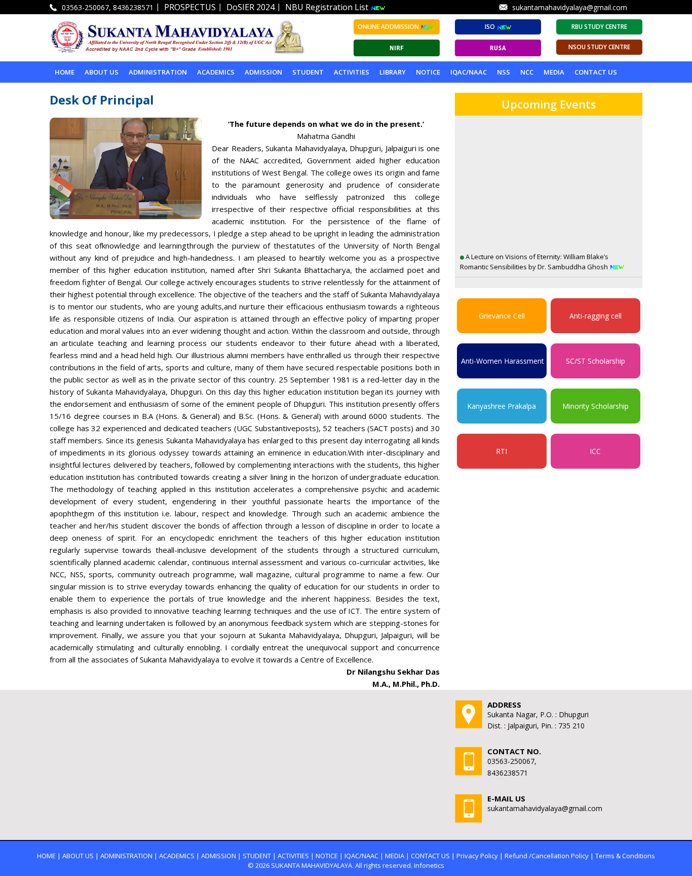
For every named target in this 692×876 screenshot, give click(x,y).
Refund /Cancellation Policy (547, 855)
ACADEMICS (216, 72)
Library (392, 72)
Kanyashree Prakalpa (501, 406)
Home (64, 72)
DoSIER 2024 (250, 7)
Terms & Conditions (625, 855)
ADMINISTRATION (158, 72)
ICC (595, 451)
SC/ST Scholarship (595, 361)
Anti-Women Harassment (502, 361)
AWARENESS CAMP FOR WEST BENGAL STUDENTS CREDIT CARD (537, 284)
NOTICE (428, 72)
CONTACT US (430, 855)
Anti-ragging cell (595, 316)
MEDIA (554, 72)
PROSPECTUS (190, 7)
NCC (526, 72)
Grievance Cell (502, 316)
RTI (501, 451)
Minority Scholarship (595, 406)
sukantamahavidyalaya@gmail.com (569, 7)
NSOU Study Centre (599, 47)
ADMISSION (263, 72)
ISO (490, 26)
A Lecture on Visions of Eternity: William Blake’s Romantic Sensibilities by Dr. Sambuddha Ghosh (534, 243)
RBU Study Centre (599, 26)
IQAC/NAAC (468, 72)
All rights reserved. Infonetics (399, 865)
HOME (46, 855)
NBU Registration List (327, 7)
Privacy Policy (477, 855)
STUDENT (308, 72)
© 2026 (259, 865)
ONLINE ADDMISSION (389, 26)
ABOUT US (102, 72)
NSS (503, 72)
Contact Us (595, 72)
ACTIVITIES (351, 72)
